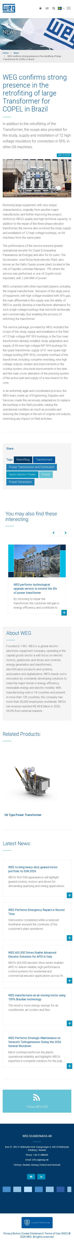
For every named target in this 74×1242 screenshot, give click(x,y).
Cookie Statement (32, 1233)
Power (46, 474)
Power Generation (20, 482)
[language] (61, 8)
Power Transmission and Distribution (31, 467)
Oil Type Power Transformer (22, 815)
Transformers (44, 459)
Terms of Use (52, 1233)
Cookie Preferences (40, 1222)
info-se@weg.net (40, 1160)
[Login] (40, 8)
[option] (37, 576)
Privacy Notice (12, 1233)
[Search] (53, 8)
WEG (7, 8)
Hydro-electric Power (22, 474)
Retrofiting (23, 459)
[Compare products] (47, 8)
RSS (64, 1233)
